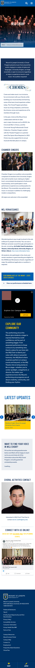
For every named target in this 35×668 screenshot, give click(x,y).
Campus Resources (8, 634)
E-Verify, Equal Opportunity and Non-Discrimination (14, 616)
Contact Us (6, 642)
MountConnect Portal (9, 637)
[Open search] (26, 3)
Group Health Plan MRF (10, 627)
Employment (7, 645)
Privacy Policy (7, 619)
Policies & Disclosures (9, 609)
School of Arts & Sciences (14, 45)
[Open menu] (31, 3)
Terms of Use (7, 630)
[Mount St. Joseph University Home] (8, 3)
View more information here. (21, 251)
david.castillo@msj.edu (20, 519)
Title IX (5, 612)
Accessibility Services (9, 622)
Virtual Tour (6, 650)
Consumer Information (9, 624)
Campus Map (7, 639)
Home (3, 44)
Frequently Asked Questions (11, 647)
